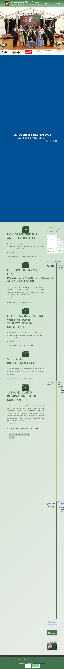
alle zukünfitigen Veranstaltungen (52, 622)
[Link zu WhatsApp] (56, 3)
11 (19, 434)
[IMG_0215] (25, 354)
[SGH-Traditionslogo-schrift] (22, 3)
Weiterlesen (11, 252)
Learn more (35, 666)
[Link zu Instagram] (54, 3)
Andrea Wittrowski (29, 256)
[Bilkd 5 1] (25, 265)
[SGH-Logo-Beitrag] (25, 229)
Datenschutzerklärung (39, 663)
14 (28, 434)
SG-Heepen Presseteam (31, 428)
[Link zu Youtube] (59, 3)
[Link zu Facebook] (52, 3)
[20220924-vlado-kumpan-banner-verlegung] (25, 387)
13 (25, 434)
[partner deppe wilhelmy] (18, 52)
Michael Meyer (27, 302)
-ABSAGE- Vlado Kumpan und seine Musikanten (22, 396)
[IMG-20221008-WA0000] (25, 311)
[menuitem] (45, 3)
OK (28, 666)
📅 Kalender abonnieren (51, 632)
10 (16, 434)
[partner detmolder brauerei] (40, 52)
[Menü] (45, 3)
